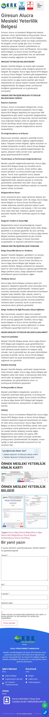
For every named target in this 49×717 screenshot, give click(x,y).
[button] (39, 6)
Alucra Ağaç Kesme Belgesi (20, 532)
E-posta (5, 594)
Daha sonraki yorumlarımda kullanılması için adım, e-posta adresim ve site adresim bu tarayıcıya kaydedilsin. (23, 616)
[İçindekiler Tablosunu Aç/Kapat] (35, 451)
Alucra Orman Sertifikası (19, 538)
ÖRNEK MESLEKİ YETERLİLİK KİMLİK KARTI (21, 454)
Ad (3, 584)
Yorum (4, 555)
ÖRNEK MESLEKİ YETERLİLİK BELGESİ (19, 457)
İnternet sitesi (7, 603)
